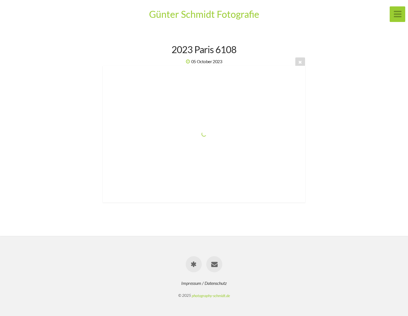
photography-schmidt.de (211, 295)
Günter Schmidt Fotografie (204, 14)
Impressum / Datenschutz (204, 283)
